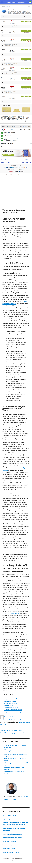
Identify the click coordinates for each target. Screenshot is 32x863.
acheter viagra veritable (12, 613)
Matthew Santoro (9, 717)
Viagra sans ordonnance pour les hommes (13, 211)
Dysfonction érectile (15, 720)
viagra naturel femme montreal (18, 678)
